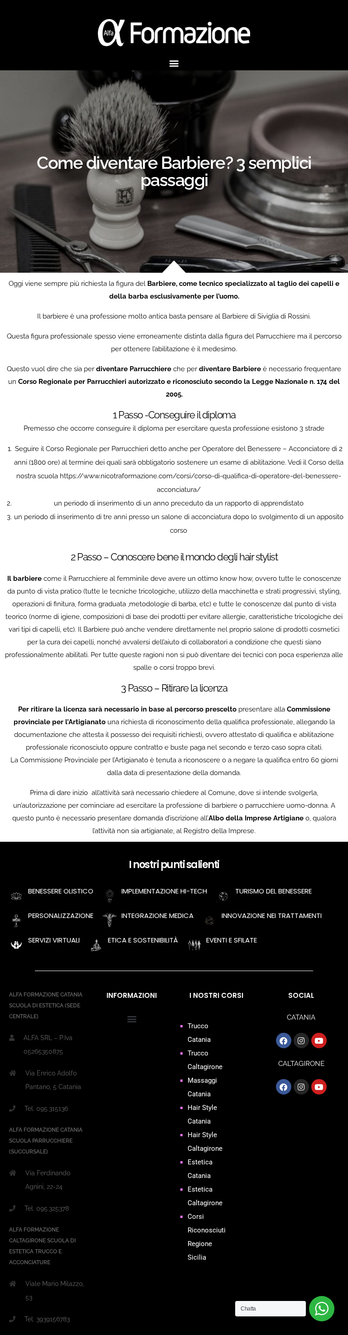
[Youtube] (319, 1040)
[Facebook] (283, 1040)
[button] (174, 62)
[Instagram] (301, 1040)
